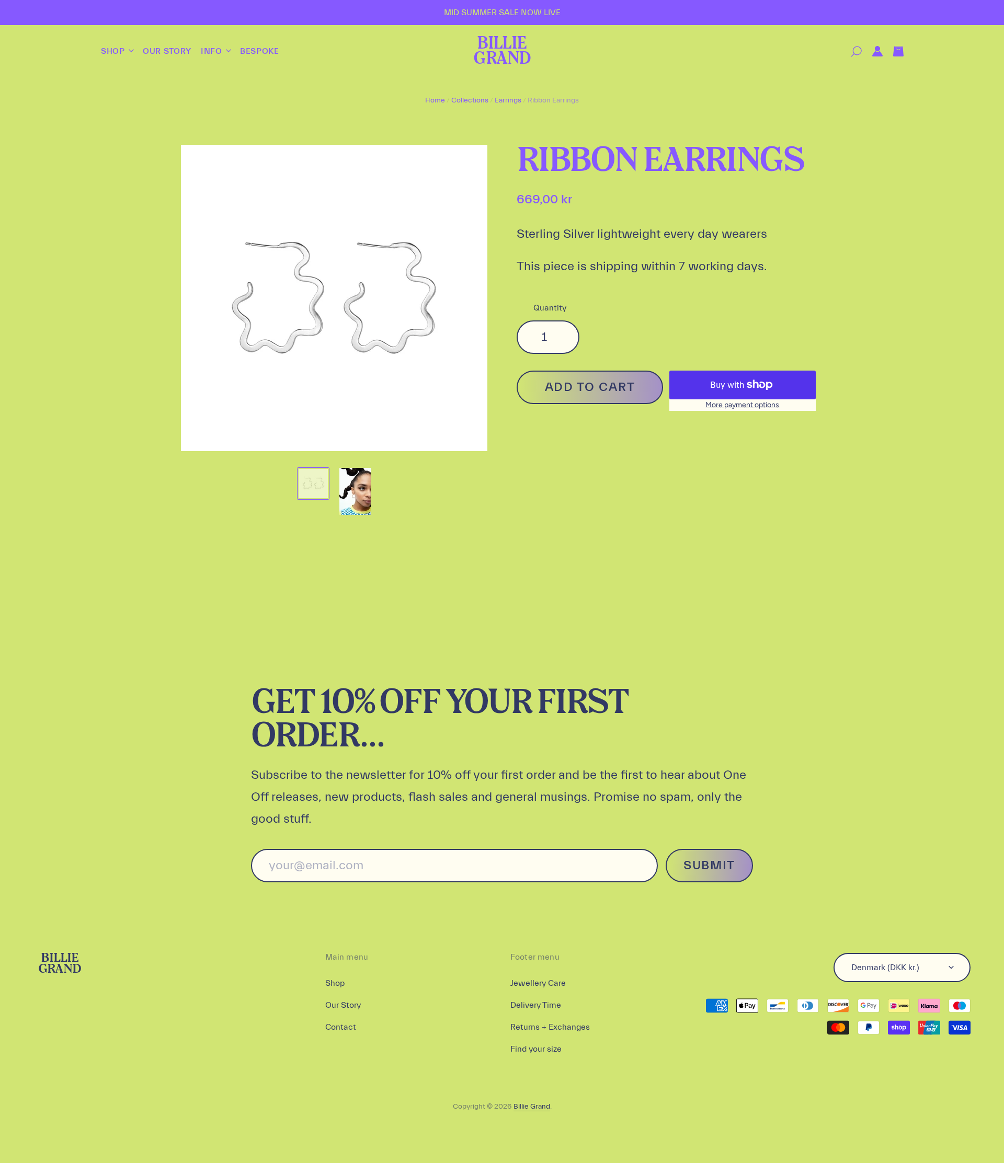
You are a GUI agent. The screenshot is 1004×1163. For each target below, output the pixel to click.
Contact (340, 1027)
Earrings (508, 100)
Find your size (536, 1049)
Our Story (167, 51)
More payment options (742, 404)
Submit (709, 865)
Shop (114, 51)
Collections (469, 100)
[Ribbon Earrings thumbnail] (313, 483)
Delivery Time (535, 1005)
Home (435, 100)
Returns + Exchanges (550, 1027)
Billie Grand (501, 51)
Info (212, 51)
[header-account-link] (872, 51)
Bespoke (259, 51)
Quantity (549, 308)
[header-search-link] (851, 51)
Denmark (885, 967)
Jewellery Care (538, 983)
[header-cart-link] (893, 51)
